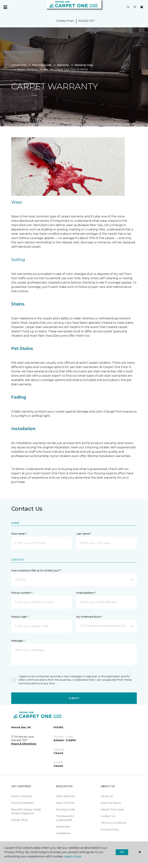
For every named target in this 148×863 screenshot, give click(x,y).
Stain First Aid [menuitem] (65, 802)
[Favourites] (134, 7)
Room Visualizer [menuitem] (21, 796)
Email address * (85, 593)
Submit (74, 698)
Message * (17, 640)
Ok (122, 852)
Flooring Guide (41, 65)
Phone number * (21, 593)
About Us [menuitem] (107, 796)
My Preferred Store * (89, 617)
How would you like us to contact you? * (36, 570)
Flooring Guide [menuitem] (65, 809)
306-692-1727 (86, 21)
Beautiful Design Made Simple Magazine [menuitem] (26, 811)
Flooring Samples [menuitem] (22, 802)
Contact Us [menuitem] (108, 816)
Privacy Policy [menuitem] (110, 829)
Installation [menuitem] (63, 833)
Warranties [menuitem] (63, 826)
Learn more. (73, 856)
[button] (128, 7)
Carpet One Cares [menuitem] (112, 809)
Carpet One (18, 65)
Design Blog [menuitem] (19, 820)
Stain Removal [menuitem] (65, 796)
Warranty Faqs (84, 65)
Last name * (83, 533)
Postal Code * (19, 617)
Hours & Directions (23, 743)
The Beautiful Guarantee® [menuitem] (65, 818)
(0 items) (141, 7)
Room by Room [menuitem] (111, 802)
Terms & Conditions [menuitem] (114, 822)
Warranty (63, 65)
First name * (19, 533)
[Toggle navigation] (5, 7)
